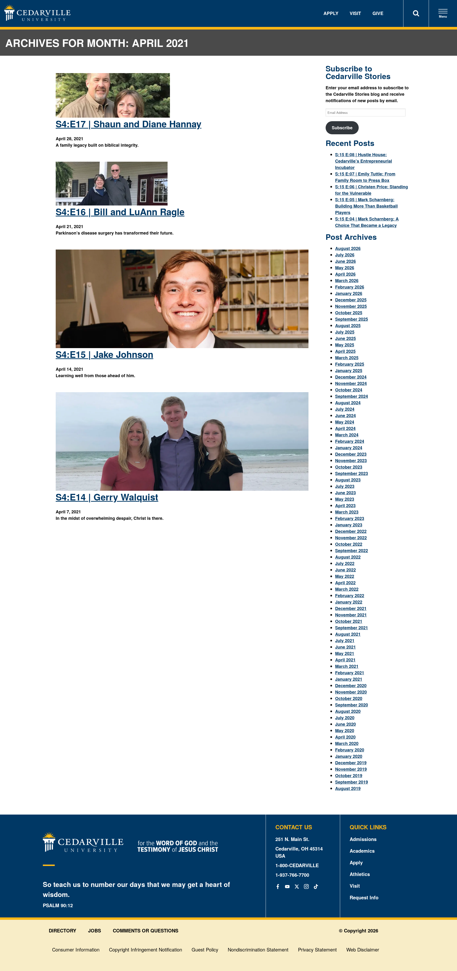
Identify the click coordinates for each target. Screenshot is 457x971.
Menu (443, 16)
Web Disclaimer (362, 949)
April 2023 (345, 505)
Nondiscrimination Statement (258, 949)
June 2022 (345, 570)
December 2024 (351, 377)
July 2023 (344, 486)
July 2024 (344, 409)
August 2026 (348, 248)
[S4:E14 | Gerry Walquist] (182, 489)
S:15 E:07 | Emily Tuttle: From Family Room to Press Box (365, 177)
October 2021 (348, 621)
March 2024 (346, 435)
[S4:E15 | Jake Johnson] (182, 346)
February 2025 (349, 364)
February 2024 (349, 441)
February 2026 (349, 287)
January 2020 (348, 756)
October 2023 (348, 467)
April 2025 (345, 351)
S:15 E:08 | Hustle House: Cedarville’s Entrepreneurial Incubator (363, 160)
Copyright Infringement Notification (145, 949)
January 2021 (348, 679)
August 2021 (348, 634)
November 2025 (351, 306)
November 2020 (351, 692)
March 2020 (346, 743)
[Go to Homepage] (37, 19)
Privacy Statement (317, 949)
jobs (94, 930)
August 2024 (348, 403)
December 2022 (351, 531)
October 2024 (348, 390)
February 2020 (349, 750)
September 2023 (351, 473)
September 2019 (351, 782)
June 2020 (345, 724)
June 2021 (345, 647)
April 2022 (345, 583)
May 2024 (344, 422)
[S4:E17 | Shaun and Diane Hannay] (113, 116)
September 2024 (351, 396)
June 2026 (345, 261)
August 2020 (348, 711)
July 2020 (344, 718)
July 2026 (344, 255)
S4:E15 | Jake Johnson (104, 354)
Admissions (363, 839)
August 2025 (348, 325)
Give (378, 13)
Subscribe (342, 128)
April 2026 (345, 274)
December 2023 (351, 454)
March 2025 (346, 358)
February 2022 (349, 595)
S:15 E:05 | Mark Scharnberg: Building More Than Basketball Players (366, 205)
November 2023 (351, 460)
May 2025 (344, 345)
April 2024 (345, 428)
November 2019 (351, 769)
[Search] (416, 13)
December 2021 (351, 608)
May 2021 (344, 653)
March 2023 (346, 512)
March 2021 (346, 666)
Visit (355, 13)
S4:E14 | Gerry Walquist (107, 496)
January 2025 (348, 370)
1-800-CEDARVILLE (297, 865)
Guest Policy (205, 949)
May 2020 (344, 730)
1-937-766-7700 (292, 874)
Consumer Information (75, 949)
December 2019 (351, 763)
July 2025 (344, 332)
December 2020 (351, 685)
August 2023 (348, 480)
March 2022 (346, 589)
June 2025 (345, 338)
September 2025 (351, 319)
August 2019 (348, 788)
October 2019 (348, 775)
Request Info (364, 897)
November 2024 (351, 383)
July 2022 (344, 563)
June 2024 (345, 415)
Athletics (360, 874)
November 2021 (351, 615)
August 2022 (348, 557)
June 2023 (345, 493)
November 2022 (351, 538)
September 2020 (351, 705)
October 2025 (348, 313)
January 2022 (348, 602)
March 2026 (346, 280)
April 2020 (345, 737)
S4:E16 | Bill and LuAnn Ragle (120, 211)
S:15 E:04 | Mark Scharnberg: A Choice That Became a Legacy (367, 222)
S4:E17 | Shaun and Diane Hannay (128, 123)
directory (62, 930)
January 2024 (348, 448)
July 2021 (344, 640)
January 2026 (348, 293)
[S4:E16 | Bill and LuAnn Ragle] (112, 204)
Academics (362, 850)
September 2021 (351, 628)
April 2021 (345, 660)
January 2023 (348, 525)
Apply (330, 13)
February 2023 (349, 518)
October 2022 (348, 544)
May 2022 (344, 576)
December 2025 (351, 300)
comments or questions (145, 930)
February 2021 (349, 673)
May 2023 (344, 499)
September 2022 (351, 550)
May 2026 (344, 268)
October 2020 (348, 698)
